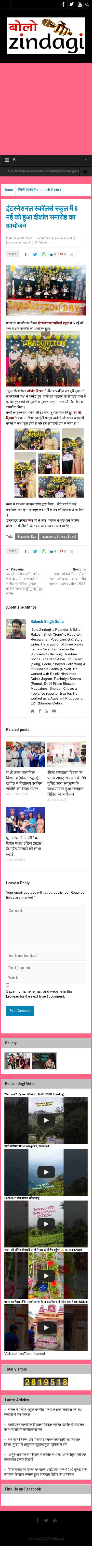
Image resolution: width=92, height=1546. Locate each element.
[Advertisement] (46, 108)
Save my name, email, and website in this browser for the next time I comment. (39, 993)
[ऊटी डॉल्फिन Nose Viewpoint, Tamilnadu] (46, 1172)
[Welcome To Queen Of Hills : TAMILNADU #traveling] (46, 1120)
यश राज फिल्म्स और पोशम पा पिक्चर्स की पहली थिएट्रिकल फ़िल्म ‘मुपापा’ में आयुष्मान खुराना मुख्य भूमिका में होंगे (42, 1442)
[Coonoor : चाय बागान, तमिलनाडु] (46, 1224)
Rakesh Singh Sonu (47, 621)
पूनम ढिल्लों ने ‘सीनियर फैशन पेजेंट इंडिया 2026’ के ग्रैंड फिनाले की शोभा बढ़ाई (23, 846)
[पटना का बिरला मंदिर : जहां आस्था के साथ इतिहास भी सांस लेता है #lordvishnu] (46, 1327)
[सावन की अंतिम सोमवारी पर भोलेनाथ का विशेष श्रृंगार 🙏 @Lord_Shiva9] (46, 1275)
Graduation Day (26, 537)
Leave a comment (18, 242)
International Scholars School (59, 537)
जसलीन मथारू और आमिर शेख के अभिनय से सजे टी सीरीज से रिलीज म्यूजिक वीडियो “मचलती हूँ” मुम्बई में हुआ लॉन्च (25, 581)
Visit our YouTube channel (24, 1354)
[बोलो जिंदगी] (46, 36)
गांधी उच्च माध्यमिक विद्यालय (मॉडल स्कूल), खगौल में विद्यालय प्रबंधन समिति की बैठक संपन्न (24, 780)
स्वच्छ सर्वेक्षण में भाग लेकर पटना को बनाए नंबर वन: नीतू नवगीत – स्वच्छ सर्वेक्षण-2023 (67, 576)
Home (8, 189)
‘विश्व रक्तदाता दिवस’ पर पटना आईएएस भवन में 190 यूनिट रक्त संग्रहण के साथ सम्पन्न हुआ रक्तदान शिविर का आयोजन (66, 783)
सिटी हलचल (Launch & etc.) (39, 189)
